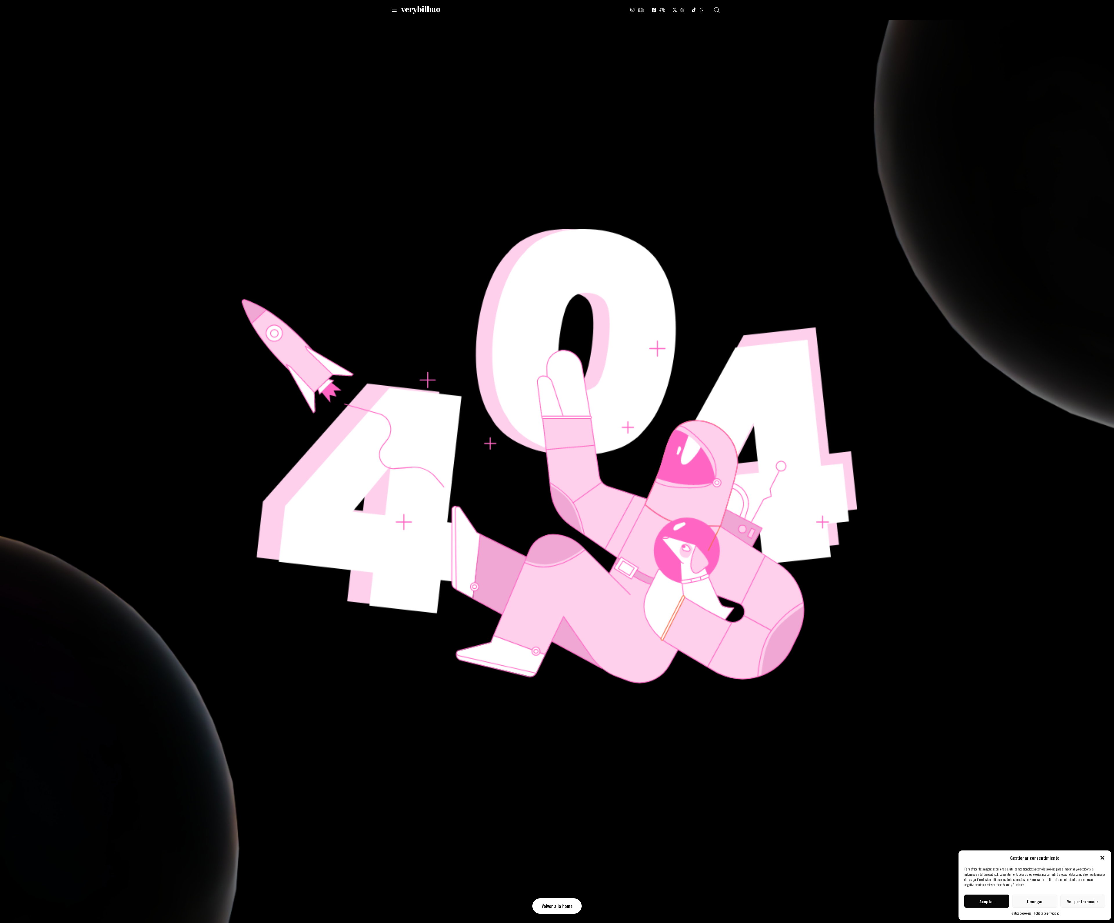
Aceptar (986, 901)
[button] (1102, 858)
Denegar (1035, 901)
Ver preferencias (1083, 901)
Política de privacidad (1046, 913)
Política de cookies (1020, 913)
